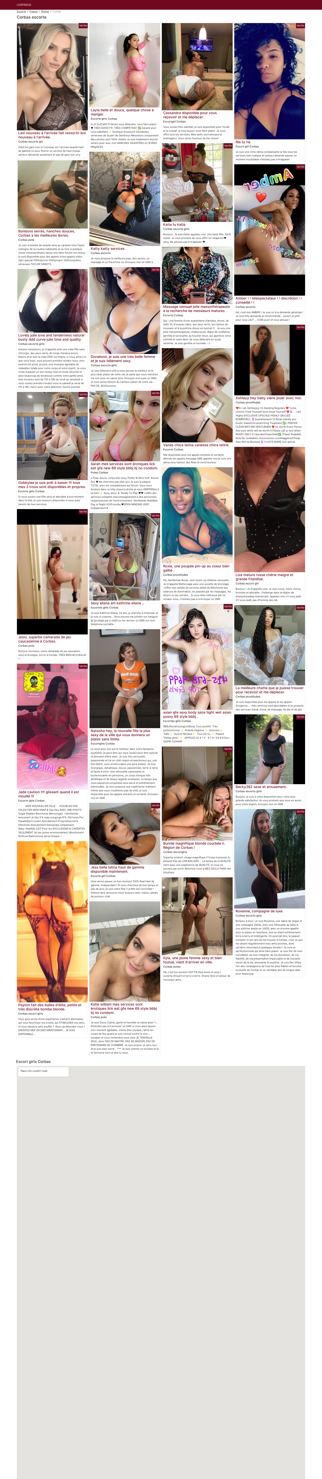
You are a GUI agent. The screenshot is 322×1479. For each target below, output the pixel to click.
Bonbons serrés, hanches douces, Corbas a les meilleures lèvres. (46, 233)
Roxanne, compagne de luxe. (259, 911)
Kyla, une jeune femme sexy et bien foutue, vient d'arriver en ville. (192, 960)
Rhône (45, 11)
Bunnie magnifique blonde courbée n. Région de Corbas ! (194, 845)
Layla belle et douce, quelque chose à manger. (122, 112)
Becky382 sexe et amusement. (261, 787)
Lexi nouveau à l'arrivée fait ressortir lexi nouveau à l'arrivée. (52, 135)
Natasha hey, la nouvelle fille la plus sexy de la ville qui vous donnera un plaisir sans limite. (120, 735)
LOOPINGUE (24, 4)
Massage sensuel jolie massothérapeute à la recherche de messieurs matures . (196, 308)
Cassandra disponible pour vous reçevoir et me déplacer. (190, 115)
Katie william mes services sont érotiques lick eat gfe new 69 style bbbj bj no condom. (124, 1008)
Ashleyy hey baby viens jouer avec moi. (269, 398)
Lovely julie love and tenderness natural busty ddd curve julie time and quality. (51, 337)
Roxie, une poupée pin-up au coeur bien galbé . (196, 568)
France (34, 11)
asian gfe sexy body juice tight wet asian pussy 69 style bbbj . (197, 714)
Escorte (21, 11)
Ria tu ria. (243, 142)
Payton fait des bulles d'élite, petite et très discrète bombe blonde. (50, 1007)
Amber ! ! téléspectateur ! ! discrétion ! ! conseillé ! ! (269, 300)
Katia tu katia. (174, 224)
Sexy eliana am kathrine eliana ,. (117, 603)
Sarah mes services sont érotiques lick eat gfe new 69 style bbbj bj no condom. (124, 466)
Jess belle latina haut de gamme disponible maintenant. (117, 869)
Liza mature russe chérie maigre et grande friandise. (264, 577)
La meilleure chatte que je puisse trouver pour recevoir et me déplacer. (270, 690)
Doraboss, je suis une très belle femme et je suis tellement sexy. (123, 359)
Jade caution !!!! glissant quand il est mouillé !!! (48, 794)
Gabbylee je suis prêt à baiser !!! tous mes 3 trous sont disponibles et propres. (52, 485)
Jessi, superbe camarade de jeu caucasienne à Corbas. (44, 639)
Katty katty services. (108, 248)
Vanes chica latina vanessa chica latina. (196, 445)
